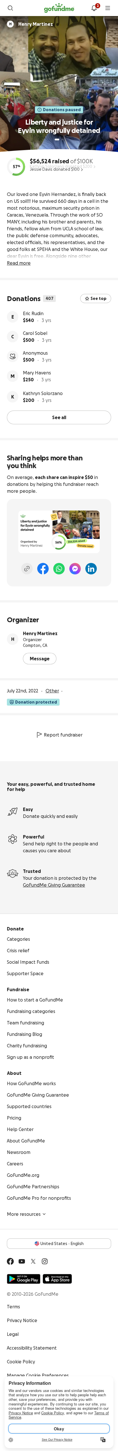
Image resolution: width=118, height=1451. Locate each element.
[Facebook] (43, 568)
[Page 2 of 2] (62, 139)
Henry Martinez (40, 633)
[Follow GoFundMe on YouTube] (21, 1261)
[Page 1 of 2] (57, 139)
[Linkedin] (91, 568)
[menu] (107, 8)
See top (99, 298)
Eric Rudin (33, 313)
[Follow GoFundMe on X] (33, 1261)
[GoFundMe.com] (59, 8)
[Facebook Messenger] (75, 568)
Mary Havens (37, 372)
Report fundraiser (63, 734)
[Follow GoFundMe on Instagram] (44, 1261)
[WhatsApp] (59, 568)
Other (52, 690)
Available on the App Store (57, 1279)
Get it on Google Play (23, 1279)
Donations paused (62, 109)
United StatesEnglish (62, 1243)
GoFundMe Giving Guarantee (54, 885)
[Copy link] (27, 568)
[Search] (10, 8)
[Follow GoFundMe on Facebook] (10, 1261)
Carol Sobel (35, 333)
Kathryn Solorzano (43, 393)
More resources (24, 1214)
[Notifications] (94, 8)
